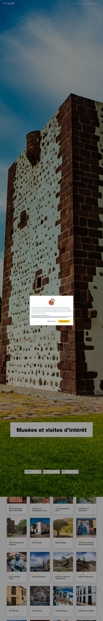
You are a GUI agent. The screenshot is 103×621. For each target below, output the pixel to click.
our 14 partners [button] (45, 307)
